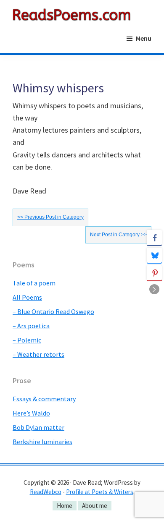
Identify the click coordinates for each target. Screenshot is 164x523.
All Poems (27, 297)
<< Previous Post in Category (50, 217)
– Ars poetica (31, 326)
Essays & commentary (44, 399)
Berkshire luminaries (42, 441)
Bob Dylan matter (38, 427)
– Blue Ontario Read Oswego (53, 311)
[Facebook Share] (154, 237)
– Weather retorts (38, 354)
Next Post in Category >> (118, 235)
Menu (143, 38)
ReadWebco (45, 492)
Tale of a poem (34, 283)
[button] (154, 289)
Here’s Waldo (31, 413)
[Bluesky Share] (154, 255)
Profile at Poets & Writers (99, 492)
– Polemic (27, 340)
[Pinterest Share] (154, 272)
